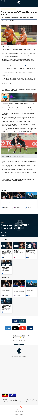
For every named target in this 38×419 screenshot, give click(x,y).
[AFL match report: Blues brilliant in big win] (7, 200)
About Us (2, 361)
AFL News (2, 363)
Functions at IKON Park (4, 380)
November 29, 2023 (21, 66)
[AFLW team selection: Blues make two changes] (31, 200)
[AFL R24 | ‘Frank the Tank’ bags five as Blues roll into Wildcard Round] (6, 250)
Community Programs (4, 378)
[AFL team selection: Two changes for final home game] (6, 305)
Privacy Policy (24, 356)
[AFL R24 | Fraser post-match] (31, 250)
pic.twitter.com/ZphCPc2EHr (24, 65)
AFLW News (3, 365)
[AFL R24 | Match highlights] (19, 250)
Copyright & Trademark (19, 414)
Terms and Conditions (19, 411)
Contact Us (19, 409)
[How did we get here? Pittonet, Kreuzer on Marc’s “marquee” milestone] (19, 200)
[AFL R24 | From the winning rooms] (6, 267)
